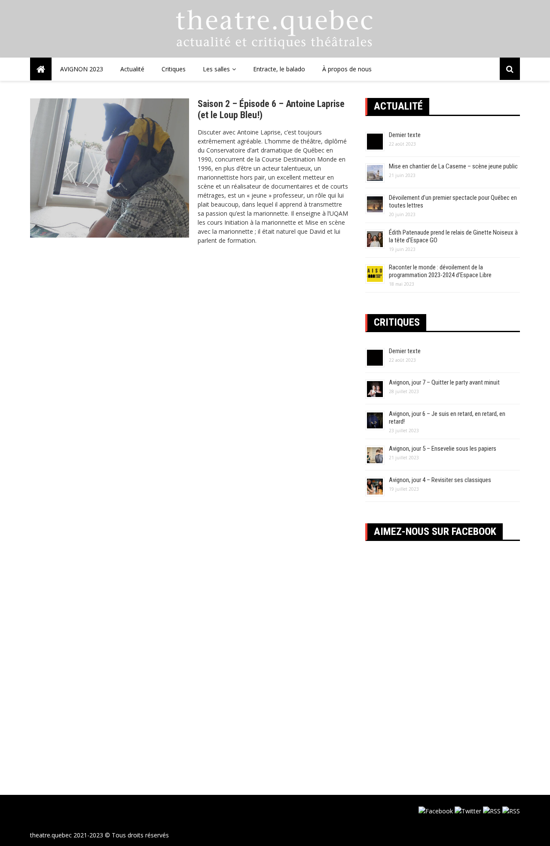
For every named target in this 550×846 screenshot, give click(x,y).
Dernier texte (405, 135)
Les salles (216, 69)
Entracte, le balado (279, 69)
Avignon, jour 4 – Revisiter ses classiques (440, 480)
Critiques (174, 69)
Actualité (132, 69)
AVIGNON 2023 (81, 69)
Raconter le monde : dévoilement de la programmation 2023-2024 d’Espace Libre (440, 271)
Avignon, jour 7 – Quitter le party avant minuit (444, 382)
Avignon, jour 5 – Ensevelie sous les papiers (442, 448)
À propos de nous (347, 69)
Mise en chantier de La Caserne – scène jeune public (453, 166)
